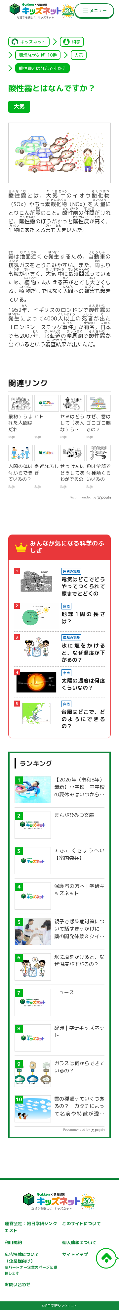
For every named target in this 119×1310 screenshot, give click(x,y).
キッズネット (33, 42)
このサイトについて (81, 1223)
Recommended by (82, 497)
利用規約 (13, 1242)
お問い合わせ (17, 1284)
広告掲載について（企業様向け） (31, 1263)
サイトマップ (75, 1254)
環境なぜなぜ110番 (38, 55)
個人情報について (79, 1242)
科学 (76, 42)
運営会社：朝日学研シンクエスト (31, 1227)
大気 (78, 55)
